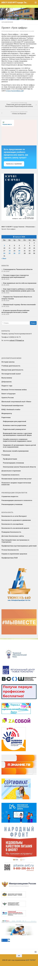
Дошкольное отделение (11, 471)
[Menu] (35, 2)
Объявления (7, 22)
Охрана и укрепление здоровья (14, 554)
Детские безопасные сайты (12, 536)
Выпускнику (6, 378)
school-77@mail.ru (16, 340)
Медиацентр (6, 413)
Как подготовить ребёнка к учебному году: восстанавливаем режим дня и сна (18, 290)
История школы (8, 362)
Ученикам (5, 455)
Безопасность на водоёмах (12, 524)
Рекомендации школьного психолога (16, 500)
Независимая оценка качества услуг (16, 479)
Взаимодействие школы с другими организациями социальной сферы (17, 434)
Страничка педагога (9, 496)
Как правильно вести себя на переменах (19, 283)
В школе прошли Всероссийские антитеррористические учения (15, 311)
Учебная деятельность (10, 366)
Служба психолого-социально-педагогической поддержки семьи (17, 440)
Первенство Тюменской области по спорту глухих (16, 298)
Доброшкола (6, 382)
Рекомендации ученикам (13, 463)
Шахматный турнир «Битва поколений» (19, 304)
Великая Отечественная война (14, 390)
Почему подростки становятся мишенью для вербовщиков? (15, 276)
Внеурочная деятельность (12, 370)
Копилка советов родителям (14, 425)
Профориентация (10, 459)
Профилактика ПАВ (9, 558)
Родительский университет (14, 429)
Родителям (6, 417)
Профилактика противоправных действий (19, 546)
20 (19, 251)
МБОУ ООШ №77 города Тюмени (15, 2)
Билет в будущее (8, 394)
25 (9, 253)
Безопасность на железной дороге (15, 528)
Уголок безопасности (10, 550)
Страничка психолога (10, 475)
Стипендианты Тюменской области (17, 269)
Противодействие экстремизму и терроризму (15, 541)
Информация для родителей (14, 421)
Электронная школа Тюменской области (19, 467)
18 (9, 251)
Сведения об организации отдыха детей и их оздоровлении (19, 446)
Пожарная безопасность (11, 532)
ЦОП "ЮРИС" (31, 960)
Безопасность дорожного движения (16, 520)
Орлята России (7, 397)
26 (14, 253)
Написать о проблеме (14, 164)
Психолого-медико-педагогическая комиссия (16, 484)
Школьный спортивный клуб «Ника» (16, 401)
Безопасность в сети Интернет (14, 516)
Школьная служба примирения (16, 451)
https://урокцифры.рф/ (15, 91)
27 (19, 253)
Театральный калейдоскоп (12, 405)
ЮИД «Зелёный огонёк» (10, 409)
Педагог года (6, 386)
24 (4, 253)
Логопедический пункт (11, 374)
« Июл (3, 258)
